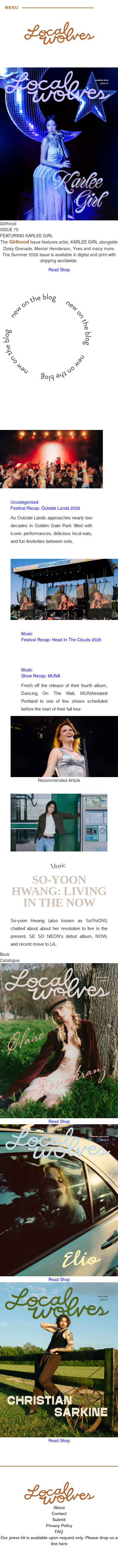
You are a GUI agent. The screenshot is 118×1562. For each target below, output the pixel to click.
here (63, 1543)
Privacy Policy (59, 1525)
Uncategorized (24, 502)
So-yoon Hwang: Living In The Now (59, 891)
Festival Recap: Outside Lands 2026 (45, 508)
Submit (59, 1519)
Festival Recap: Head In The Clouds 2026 (61, 639)
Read (53, 269)
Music (26, 633)
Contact (59, 1513)
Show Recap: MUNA (40, 676)
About (59, 1507)
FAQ (59, 1531)
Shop (65, 269)
